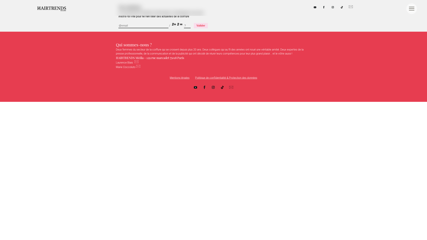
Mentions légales (179, 77)
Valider (200, 25)
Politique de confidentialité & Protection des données (226, 77)
